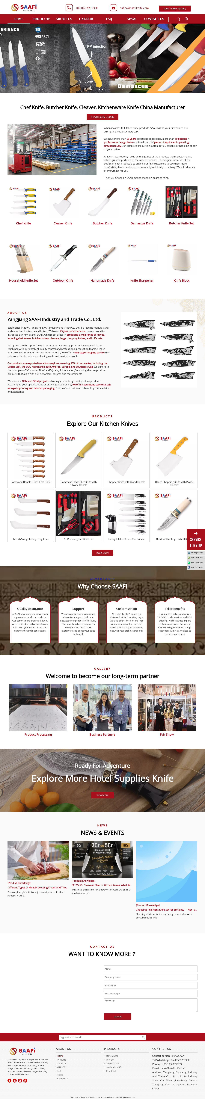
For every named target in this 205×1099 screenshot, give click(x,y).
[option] (162, 350)
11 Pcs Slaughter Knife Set (78, 539)
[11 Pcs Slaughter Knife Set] (78, 514)
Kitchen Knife (112, 1055)
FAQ (59, 1071)
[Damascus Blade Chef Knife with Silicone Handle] (78, 456)
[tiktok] (25, 1080)
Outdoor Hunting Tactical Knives (174, 539)
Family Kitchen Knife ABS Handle (126, 539)
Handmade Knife (114, 1067)
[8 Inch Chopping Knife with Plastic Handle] (174, 456)
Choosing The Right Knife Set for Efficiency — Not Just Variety (166, 909)
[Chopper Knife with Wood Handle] (126, 456)
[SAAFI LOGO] (23, 1051)
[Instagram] (20, 1080)
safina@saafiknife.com (134, 8)
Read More (102, 552)
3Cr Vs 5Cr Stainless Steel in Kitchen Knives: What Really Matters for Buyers (102, 885)
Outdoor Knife (112, 1063)
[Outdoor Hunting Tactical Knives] (174, 514)
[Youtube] (15, 1080)
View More (102, 795)
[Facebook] (9, 1080)
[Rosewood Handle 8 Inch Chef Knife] (30, 456)
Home (60, 1055)
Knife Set (110, 1059)
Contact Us (62, 1078)
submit (118, 1016)
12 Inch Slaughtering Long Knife (31, 539)
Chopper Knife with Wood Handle (126, 481)
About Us (61, 1063)
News (60, 1074)
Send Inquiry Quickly (174, 8)
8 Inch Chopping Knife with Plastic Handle (174, 483)
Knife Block (111, 1071)
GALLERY (61, 1067)
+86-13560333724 (198, 557)
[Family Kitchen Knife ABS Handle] (126, 514)
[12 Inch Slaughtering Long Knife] (30, 514)
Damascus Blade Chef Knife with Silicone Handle (78, 483)
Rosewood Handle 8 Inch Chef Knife (31, 481)
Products (61, 1059)
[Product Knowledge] (19, 883)
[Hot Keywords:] (178, 19)
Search (143, 1037)
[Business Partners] (38, 707)
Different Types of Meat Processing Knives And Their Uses (38, 887)
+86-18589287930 (198, 562)
